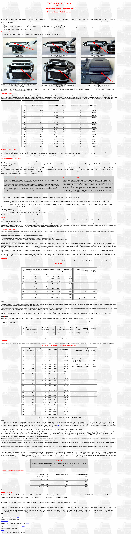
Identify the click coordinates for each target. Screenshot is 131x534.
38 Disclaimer (4, 521)
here (58, 425)
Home (2, 530)
